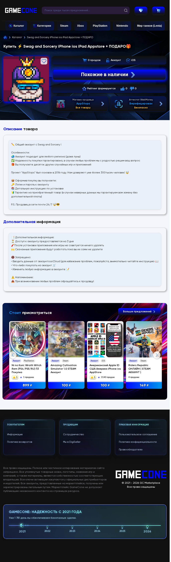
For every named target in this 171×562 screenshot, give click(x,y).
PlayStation (100, 25)
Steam (64, 25)
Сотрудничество (73, 434)
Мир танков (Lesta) (149, 25)
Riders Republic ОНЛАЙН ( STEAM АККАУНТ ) (139, 369)
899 (27, 385)
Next (156, 355)
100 (66, 385)
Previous (13, 355)
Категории (44, 25)
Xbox (80, 25)
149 (144, 385)
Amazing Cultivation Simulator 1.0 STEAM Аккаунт (64, 369)
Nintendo (122, 25)
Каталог (19, 25)
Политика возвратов (19, 442)
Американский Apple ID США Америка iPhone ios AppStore (105, 369)
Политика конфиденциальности (138, 442)
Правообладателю (131, 449)
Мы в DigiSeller (71, 442)
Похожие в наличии (104, 74)
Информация (15, 434)
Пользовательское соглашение (138, 434)
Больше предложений (137, 311)
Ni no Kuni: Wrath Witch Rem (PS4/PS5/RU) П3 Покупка (26, 369)
